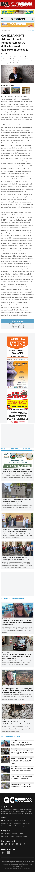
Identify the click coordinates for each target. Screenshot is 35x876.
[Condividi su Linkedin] (19, 327)
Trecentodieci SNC (14, 868)
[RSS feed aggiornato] (2, 844)
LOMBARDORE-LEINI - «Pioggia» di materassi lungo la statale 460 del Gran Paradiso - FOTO (21, 786)
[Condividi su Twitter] (16, 327)
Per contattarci (5, 833)
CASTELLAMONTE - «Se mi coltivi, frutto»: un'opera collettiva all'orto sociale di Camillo (17, 470)
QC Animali (17, 823)
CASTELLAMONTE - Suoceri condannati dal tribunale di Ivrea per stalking (16, 500)
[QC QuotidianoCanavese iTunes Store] (8, 852)
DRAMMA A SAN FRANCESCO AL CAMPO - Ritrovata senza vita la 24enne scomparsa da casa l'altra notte (17, 622)
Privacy (14, 833)
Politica (16, 820)
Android (29, 813)
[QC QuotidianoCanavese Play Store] (3, 852)
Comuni (17, 826)
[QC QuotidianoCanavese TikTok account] (20, 844)
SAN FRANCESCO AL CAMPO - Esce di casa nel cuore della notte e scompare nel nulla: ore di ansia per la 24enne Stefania (17, 690)
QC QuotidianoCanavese (17, 861)
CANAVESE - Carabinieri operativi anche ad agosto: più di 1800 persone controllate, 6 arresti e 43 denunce (16, 656)
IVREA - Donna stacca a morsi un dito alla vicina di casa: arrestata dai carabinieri (22, 769)
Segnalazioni (25, 826)
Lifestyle (22, 820)
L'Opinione (10, 826)
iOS (25, 813)
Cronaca (31, 30)
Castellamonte (5, 57)
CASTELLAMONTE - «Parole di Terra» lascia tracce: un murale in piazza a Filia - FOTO (16, 530)
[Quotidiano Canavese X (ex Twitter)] (6, 844)
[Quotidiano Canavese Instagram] (13, 844)
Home (3, 820)
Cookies (21, 833)
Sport (3, 826)
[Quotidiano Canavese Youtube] (17, 844)
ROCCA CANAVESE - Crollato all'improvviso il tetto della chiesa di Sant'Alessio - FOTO (17, 723)
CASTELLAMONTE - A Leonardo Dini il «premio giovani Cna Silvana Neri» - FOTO (16, 558)
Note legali (4, 836)
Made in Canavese (6, 823)
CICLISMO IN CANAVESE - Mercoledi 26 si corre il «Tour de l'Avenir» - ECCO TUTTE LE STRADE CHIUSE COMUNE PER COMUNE (22, 761)
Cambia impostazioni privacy (18, 836)
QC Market (26, 823)
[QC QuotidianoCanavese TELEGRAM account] (24, 844)
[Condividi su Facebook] (12, 327)
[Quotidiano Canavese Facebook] (9, 844)
